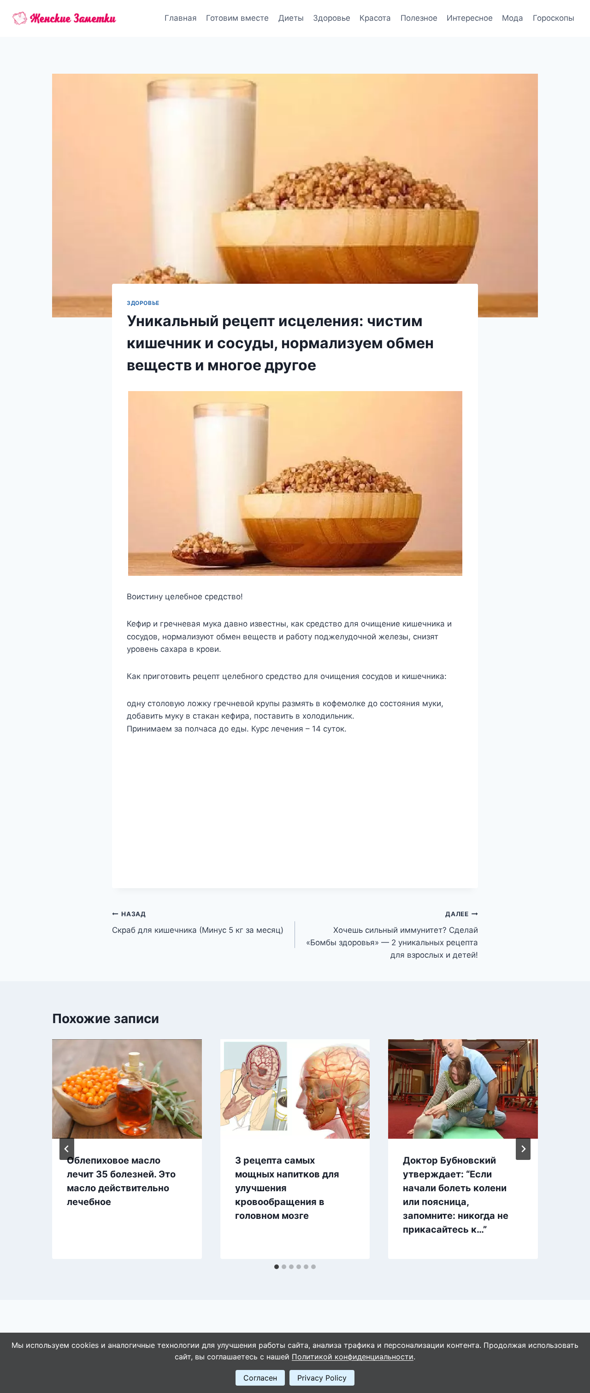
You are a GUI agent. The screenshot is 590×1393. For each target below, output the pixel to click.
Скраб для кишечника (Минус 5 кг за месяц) (197, 922)
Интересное (470, 18)
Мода (512, 18)
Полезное (419, 18)
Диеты (291, 18)
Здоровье (331, 18)
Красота (375, 18)
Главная (181, 18)
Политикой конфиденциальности (352, 1356)
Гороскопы (553, 18)
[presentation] (127, 1089)
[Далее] (523, 1149)
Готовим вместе (237, 18)
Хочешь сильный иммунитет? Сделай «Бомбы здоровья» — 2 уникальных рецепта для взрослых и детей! (392, 935)
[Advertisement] (295, 804)
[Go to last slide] (66, 1149)
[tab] (276, 1266)
